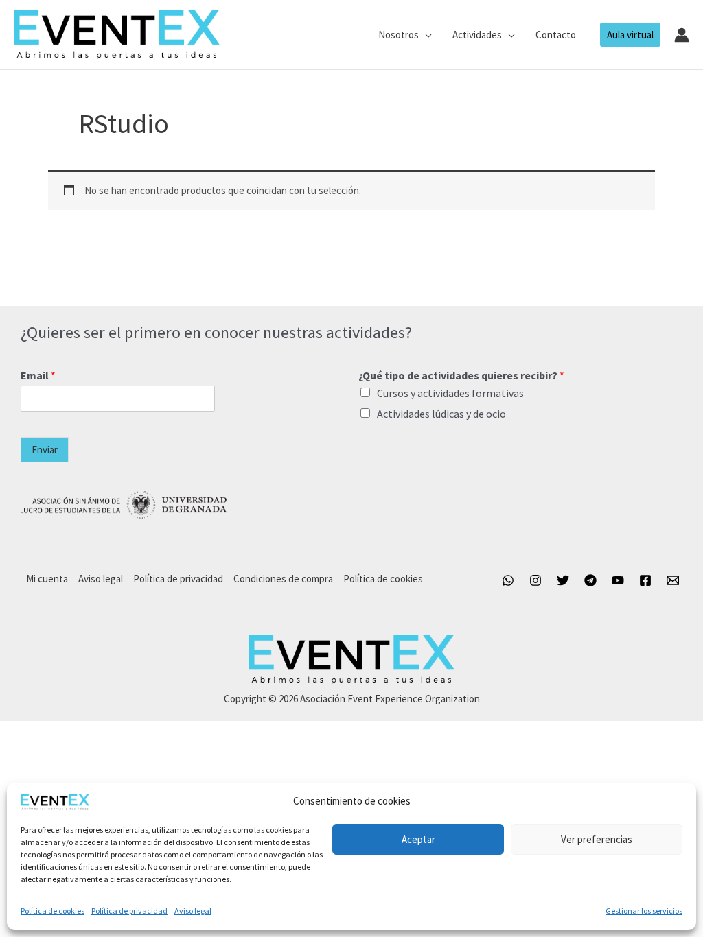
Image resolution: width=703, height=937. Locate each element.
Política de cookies (52, 910)
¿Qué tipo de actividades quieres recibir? (461, 375)
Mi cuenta (47, 578)
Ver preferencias (596, 839)
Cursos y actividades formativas (450, 393)
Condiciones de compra (283, 578)
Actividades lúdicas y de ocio (441, 413)
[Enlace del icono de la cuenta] (681, 35)
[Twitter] (563, 580)
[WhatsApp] (508, 580)
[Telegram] (590, 580)
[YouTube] (617, 580)
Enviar (45, 449)
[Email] (672, 580)
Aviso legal (192, 910)
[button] (425, 35)
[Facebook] (645, 580)
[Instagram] (535, 580)
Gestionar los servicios (644, 910)
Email (38, 375)
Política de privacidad (129, 910)
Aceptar (418, 839)
